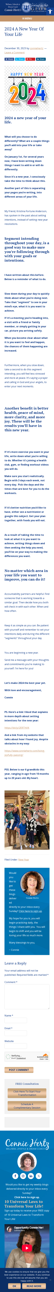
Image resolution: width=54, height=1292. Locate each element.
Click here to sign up (30, 911)
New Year (23, 859)
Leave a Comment (14, 52)
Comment (10, 982)
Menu (28, 18)
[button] (50, 11)
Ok (14, 1286)
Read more (34, 1286)
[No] (50, 1279)
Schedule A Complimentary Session (27, 1106)
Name (8, 1015)
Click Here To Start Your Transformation (27, 1093)
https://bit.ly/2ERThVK (16, 727)
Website (9, 1041)
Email (8, 1028)
